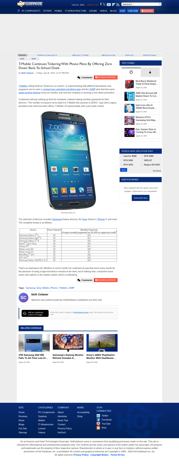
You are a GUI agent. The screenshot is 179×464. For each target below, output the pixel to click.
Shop (122, 11)
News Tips (63, 420)
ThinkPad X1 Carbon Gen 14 (47, 55)
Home (22, 412)
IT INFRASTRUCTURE (75, 10)
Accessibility (83, 412)
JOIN (82, 5)
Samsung (57, 219)
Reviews (23, 416)
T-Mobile (23, 86)
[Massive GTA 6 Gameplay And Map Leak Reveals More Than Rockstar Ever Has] (129, 120)
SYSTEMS (47, 10)
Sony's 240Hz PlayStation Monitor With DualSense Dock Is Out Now (100, 357)
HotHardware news (81, 312)
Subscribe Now (140, 198)
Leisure (42, 428)
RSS (104, 428)
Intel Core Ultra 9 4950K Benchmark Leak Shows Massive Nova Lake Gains (146, 107)
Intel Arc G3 (129, 55)
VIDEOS (103, 10)
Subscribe (133, 11)
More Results (157, 171)
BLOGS (113, 10)
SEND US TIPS (92, 5)
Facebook (107, 420)
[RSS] (118, 5)
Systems (42, 416)
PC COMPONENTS (31, 10)
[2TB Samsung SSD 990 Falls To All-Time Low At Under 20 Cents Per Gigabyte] (34, 343)
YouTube (106, 424)
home (22, 59)
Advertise (62, 416)
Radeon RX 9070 (152, 164)
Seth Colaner (39, 294)
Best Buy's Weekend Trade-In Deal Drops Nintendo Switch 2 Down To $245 (146, 82)
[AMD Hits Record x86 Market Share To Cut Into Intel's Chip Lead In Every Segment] (129, 96)
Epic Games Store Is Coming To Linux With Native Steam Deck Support (146, 131)
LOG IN (75, 5)
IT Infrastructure (46, 424)
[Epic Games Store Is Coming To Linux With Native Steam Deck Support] (129, 132)
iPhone (101, 219)
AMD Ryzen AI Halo (108, 55)
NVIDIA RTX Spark (149, 55)
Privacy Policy (65, 428)
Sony (84, 219)
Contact (61, 424)
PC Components (46, 412)
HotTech (62, 432)
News (34, 59)
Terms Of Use (117, 455)
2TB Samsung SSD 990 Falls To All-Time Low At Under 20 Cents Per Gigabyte (32, 357)
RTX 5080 (148, 156)
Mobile (45, 288)
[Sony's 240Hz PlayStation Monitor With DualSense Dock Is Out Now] (102, 343)
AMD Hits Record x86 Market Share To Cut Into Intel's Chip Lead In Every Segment (146, 94)
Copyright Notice (99, 455)
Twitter (105, 415)
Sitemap (23, 432)
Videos (41, 432)
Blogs (21, 424)
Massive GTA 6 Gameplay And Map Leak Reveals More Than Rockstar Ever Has (145, 119)
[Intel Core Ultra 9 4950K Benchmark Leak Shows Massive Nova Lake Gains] (129, 108)
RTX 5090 (128, 160)
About (60, 412)
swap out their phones (29, 92)
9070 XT (148, 160)
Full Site (23, 428)
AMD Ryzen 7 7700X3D (80, 55)
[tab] (131, 72)
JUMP (92, 89)
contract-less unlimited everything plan (62, 89)
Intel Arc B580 (129, 156)
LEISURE (93, 10)
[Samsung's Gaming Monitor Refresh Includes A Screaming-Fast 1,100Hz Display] (68, 343)
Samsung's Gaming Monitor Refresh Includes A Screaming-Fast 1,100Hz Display (68, 357)
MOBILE (58, 10)
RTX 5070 (128, 164)
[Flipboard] (113, 5)
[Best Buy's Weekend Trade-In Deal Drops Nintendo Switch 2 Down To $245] (129, 84)
